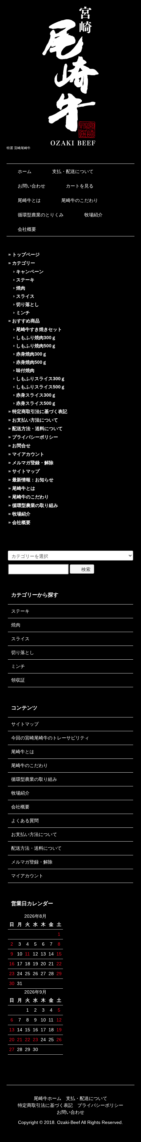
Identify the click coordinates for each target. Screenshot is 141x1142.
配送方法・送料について (37, 428)
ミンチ (23, 312)
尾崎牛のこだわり (79, 200)
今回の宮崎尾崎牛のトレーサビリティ (50, 737)
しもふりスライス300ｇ (40, 378)
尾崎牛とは (29, 200)
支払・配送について (72, 171)
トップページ (26, 254)
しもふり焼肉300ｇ (36, 337)
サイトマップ (26, 471)
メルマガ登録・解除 (32, 462)
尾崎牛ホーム (47, 1098)
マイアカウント (28, 454)
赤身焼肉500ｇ (31, 362)
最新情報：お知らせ (32, 479)
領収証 (18, 680)
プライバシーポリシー (35, 437)
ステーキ (25, 279)
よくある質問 (25, 820)
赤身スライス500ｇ (36, 403)
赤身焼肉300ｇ (31, 354)
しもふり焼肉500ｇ (36, 345)
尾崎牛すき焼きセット (39, 329)
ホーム (24, 171)
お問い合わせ (31, 185)
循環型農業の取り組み (35, 505)
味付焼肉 (25, 370)
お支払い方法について (35, 420)
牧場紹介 (93, 214)
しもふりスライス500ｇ (40, 386)
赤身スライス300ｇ (36, 395)
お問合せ (21, 445)
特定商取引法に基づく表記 (39, 411)
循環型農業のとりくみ (41, 214)
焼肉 (20, 288)
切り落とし (27, 304)
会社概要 (27, 229)
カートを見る (79, 185)
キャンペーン (30, 271)
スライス (25, 296)
